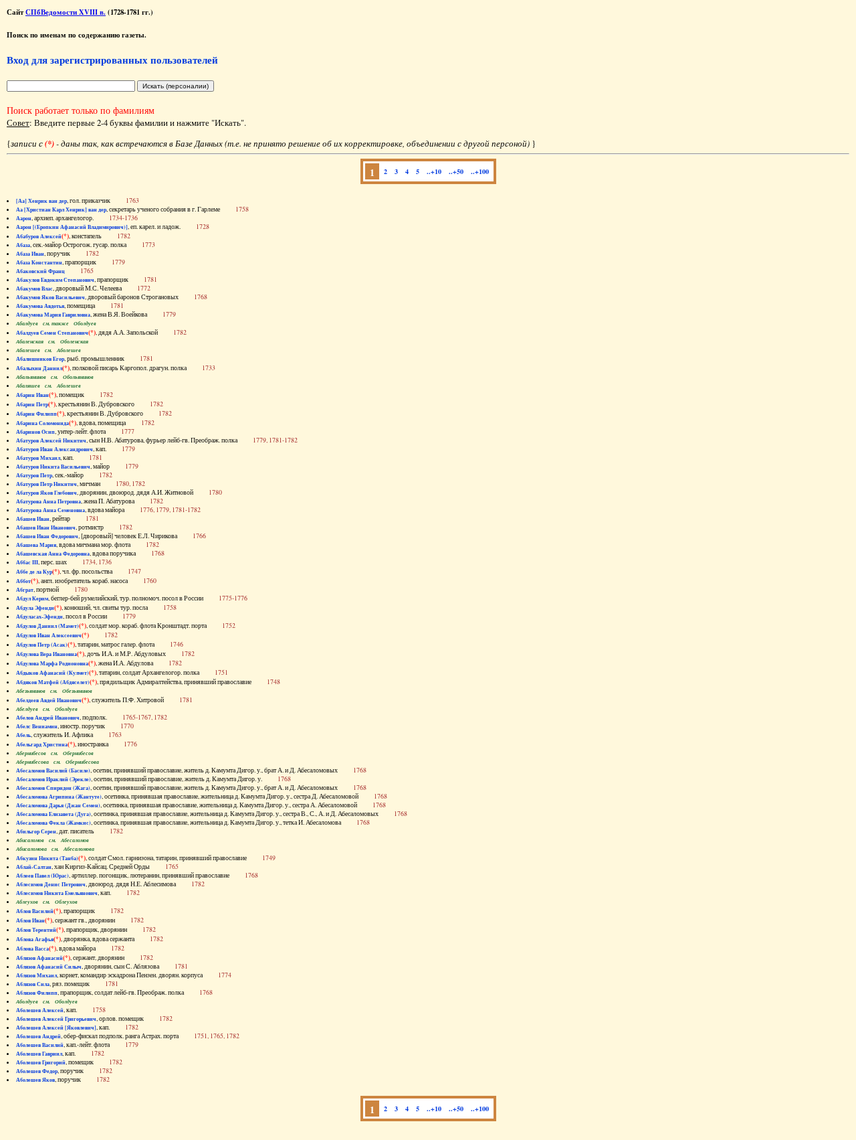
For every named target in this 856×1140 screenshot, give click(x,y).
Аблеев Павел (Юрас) (42, 876)
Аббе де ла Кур (34, 572)
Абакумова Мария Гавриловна (53, 315)
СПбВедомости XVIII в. (65, 12)
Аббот (23, 581)
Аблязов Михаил (36, 975)
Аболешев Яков (35, 1080)
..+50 (456, 171)
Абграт (24, 590)
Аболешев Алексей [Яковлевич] (56, 1028)
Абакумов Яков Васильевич (50, 297)
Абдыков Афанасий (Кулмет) (52, 673)
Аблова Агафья (35, 939)
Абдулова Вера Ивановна (46, 654)
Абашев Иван (32, 519)
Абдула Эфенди (35, 608)
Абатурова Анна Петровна (48, 501)
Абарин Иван (32, 395)
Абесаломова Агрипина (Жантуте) (59, 797)
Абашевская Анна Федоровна (53, 554)
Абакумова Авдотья (40, 306)
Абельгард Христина (42, 744)
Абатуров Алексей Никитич (51, 440)
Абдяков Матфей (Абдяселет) (53, 682)
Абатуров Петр (34, 475)
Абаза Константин (39, 262)
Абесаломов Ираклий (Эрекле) (53, 779)
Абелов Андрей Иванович (48, 718)
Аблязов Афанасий (39, 958)
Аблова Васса (32, 949)
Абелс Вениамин (37, 726)
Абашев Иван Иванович (46, 527)
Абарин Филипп (36, 414)
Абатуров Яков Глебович (46, 493)
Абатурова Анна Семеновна (50, 510)
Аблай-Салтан (33, 867)
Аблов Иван (30, 920)
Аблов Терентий (36, 930)
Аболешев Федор (37, 1071)
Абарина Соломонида (42, 423)
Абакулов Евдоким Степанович (55, 280)
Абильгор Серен (36, 831)
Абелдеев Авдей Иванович (49, 700)
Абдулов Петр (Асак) (42, 645)
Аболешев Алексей (40, 1010)
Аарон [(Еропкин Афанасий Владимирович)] (72, 227)
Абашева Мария (36, 545)
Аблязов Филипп (37, 993)
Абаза (23, 245)
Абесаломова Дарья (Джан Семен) (58, 805)
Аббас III (27, 562)
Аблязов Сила (32, 984)
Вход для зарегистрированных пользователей (112, 59)
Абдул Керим (32, 598)
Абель (23, 735)
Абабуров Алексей (39, 236)
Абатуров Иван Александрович (54, 449)
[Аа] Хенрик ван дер (41, 201)
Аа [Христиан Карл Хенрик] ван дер (61, 210)
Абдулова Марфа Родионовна (52, 663)
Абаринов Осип (35, 432)
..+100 (480, 171)
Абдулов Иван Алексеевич (49, 635)
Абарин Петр (32, 404)
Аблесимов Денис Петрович (51, 884)
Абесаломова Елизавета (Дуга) (53, 814)
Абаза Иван (30, 254)
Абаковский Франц (40, 271)
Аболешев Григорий (41, 1062)
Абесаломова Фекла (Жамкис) (53, 823)
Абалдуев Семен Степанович (52, 333)
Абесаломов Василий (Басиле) (53, 770)
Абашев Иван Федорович (47, 536)
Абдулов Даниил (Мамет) (47, 626)
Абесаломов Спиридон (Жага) (53, 788)
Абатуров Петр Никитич (46, 484)
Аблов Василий (35, 911)
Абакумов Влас (34, 288)
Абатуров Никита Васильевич (53, 467)
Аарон (23, 218)
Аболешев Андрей (38, 1036)
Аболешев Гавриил (39, 1054)
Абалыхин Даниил (39, 368)
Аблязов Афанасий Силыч (49, 967)
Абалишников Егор (40, 359)
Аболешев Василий (40, 1045)
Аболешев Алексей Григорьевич (56, 1019)
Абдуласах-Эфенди (39, 617)
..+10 (434, 171)
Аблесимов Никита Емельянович (57, 893)
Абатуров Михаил (38, 458)
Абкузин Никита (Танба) (47, 858)
